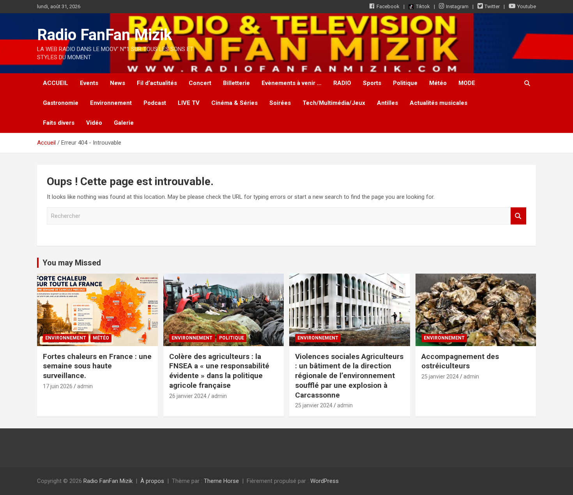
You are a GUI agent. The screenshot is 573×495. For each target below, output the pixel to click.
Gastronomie (60, 102)
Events (89, 83)
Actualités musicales (438, 102)
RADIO (342, 83)
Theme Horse (221, 480)
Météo (438, 83)
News (117, 83)
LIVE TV (189, 102)
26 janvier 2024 (188, 396)
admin (85, 386)
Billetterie (236, 83)
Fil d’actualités (157, 83)
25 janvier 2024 (313, 405)
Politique (405, 83)
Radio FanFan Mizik (104, 35)
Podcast (154, 102)
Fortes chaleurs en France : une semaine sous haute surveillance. (97, 366)
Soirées (280, 102)
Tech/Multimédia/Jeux (333, 102)
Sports (372, 83)
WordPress (324, 480)
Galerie (124, 122)
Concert (200, 83)
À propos (152, 480)
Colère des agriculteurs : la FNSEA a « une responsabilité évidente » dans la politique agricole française (219, 371)
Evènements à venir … (292, 83)
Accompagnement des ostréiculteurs (460, 361)
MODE (466, 83)
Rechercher (518, 216)
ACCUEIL (55, 83)
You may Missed (71, 262)
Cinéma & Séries (234, 102)
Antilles (387, 102)
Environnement (111, 102)
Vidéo (94, 122)
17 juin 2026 (58, 386)
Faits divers (58, 122)
